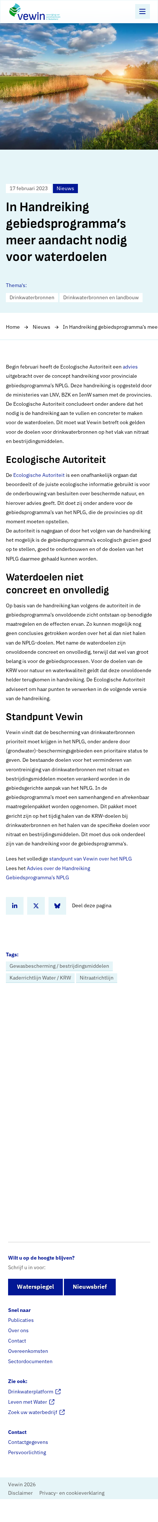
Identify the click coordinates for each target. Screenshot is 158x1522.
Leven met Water (27, 1401)
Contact (17, 1340)
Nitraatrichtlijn (97, 977)
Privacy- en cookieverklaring (71, 1492)
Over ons (18, 1330)
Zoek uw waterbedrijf (32, 1411)
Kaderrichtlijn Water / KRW (40, 977)
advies (130, 366)
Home (13, 327)
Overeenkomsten (28, 1351)
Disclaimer (20, 1492)
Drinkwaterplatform (30, 1391)
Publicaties (21, 1320)
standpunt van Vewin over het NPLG (90, 858)
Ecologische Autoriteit (39, 475)
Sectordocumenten (30, 1361)
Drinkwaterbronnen (32, 297)
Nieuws (41, 327)
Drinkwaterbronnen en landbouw (101, 297)
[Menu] (142, 11)
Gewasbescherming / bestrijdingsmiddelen (59, 966)
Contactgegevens (28, 1442)
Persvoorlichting (27, 1452)
